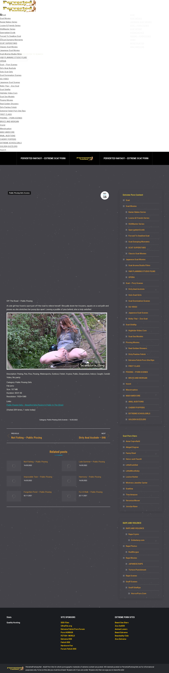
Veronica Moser (133, 500)
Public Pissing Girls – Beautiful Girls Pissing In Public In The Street (35, 405)
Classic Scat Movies (137, 254)
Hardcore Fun (67, 646)
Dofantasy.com (137, 540)
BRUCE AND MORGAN (137, 378)
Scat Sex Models (135, 336)
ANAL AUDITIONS (136, 402)
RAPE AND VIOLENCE (135, 528)
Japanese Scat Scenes (138, 313)
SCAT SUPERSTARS (137, 248)
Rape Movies (131, 558)
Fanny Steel (131, 453)
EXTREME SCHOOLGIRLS (139, 413)
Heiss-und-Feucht (134, 459)
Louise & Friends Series (138, 218)
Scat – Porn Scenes (134, 283)
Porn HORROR (67, 632)
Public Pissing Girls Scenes (19, 193)
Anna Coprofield (133, 441)
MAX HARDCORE (133, 396)
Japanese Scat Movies (135, 259)
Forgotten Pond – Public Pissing (37, 492)
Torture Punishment (137, 570)
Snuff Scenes (131, 582)
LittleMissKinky (132, 471)
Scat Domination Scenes (139, 301)
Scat (128, 200)
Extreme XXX (66, 639)
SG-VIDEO (132, 307)
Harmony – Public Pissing (90, 477)
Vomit (128, 384)
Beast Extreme (121, 632)
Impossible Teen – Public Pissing (38, 477)
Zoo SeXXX (120, 626)
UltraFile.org (66, 626)
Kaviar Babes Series (137, 212)
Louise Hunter (132, 477)
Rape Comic (133, 534)
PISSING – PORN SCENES (137, 372)
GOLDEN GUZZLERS (137, 419)
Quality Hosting (13, 623)
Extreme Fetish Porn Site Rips (141, 360)
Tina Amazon (131, 495)
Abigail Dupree (132, 447)
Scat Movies (131, 206)
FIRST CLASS (134, 366)
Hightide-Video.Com (137, 331)
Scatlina (129, 489)
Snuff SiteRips (134, 588)
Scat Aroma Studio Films (139, 265)
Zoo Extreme (120, 639)
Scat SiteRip (131, 325)
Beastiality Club (121, 636)
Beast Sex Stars (122, 623)
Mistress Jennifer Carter (136, 483)
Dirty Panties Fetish (137, 354)
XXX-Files (65, 623)
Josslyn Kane (131, 506)
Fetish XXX (65, 642)
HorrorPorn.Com (138, 593)
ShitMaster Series (136, 224)
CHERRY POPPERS (136, 408)
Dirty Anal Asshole (136, 289)
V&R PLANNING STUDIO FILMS (141, 271)
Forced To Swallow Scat (138, 236)
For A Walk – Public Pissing (90, 492)
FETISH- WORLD (68, 636)
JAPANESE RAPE (135, 564)
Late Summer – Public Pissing (92, 462)
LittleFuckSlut (132, 465)
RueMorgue (133, 552)
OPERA (131, 277)
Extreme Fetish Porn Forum (73, 629)
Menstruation (132, 390)
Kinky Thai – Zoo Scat (138, 319)
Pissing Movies (132, 342)
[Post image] (14, 466)
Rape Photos (131, 546)
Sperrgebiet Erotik (136, 230)
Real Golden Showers (137, 348)
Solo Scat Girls (135, 295)
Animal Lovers (121, 629)
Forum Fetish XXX (68, 649)
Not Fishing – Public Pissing (36, 462)
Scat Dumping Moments (139, 242)
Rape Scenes (131, 576)
